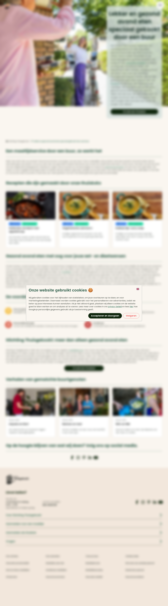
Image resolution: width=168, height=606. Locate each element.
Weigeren (131, 315)
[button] (137, 292)
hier (131, 306)
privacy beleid (115, 306)
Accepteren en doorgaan (105, 315)
